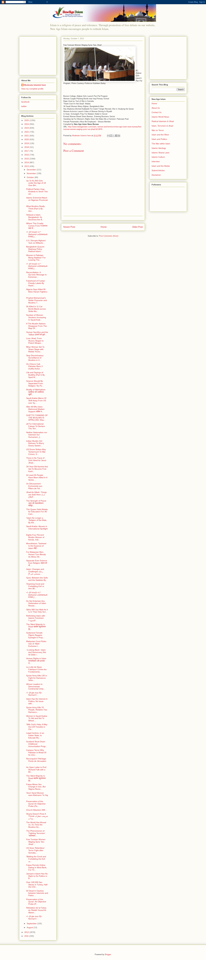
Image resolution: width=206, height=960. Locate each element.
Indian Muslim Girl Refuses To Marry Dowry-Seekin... (35, 443)
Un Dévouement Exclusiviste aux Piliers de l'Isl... (34, 486)
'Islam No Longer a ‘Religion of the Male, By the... (36, 520)
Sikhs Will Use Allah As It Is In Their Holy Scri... (37, 610)
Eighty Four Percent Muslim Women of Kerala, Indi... (35, 537)
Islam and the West (160, 135)
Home (104, 227)
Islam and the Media (161, 166)
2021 (26, 135)
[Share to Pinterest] (119, 135)
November (32, 173)
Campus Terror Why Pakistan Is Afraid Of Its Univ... (36, 752)
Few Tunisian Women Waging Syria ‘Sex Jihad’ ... (35, 841)
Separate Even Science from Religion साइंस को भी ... (36, 562)
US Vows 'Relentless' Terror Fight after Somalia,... (35, 850)
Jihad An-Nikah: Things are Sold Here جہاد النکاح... (36, 494)
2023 (26, 128)
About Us (156, 108)
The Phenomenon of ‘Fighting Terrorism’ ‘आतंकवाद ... (35, 833)
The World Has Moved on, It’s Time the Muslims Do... (36, 824)
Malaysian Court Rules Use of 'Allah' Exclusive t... (36, 643)
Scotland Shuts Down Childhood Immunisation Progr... (36, 743)
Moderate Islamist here (35, 85)
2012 (26, 932)
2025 (26, 120)
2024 (26, 124)
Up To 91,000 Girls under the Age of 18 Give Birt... (36, 183)
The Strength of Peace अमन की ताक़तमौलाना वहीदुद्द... (36, 503)
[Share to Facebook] (116, 135)
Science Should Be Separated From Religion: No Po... (35, 383)
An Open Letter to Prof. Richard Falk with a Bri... (36, 769)
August (30, 927)
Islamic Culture (158, 157)
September (32, 923)
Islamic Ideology (159, 148)
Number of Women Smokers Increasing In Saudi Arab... (36, 317)
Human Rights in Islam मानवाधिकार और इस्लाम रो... (36, 660)
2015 (26, 159)
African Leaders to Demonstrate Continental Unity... (35, 686)
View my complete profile (32, 89)
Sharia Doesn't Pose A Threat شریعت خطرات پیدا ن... (37, 816)
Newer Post (69, 227)
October (30, 177)
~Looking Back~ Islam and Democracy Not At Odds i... (36, 652)
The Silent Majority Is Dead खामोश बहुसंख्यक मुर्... (36, 626)
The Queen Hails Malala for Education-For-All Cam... (37, 511)
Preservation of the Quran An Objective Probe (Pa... (36, 803)
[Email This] (108, 135)
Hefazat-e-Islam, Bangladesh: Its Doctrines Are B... (35, 217)
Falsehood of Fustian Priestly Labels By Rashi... (35, 283)
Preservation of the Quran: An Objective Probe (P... (36, 901)
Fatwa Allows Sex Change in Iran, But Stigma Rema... (36, 786)
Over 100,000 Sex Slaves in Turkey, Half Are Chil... (36, 884)
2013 (26, 166)
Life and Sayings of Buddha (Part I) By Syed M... (35, 374)
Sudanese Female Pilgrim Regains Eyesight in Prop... (35, 635)
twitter (24, 106)
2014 (26, 162)
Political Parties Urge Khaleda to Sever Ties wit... (37, 191)
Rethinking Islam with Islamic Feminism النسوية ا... (35, 618)
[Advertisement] (38, 55)
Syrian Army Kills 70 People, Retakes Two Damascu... (36, 709)
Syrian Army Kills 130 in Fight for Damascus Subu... (36, 677)
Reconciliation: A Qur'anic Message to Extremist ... (36, 274)
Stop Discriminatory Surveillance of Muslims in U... (34, 357)
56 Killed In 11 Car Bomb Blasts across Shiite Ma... (36, 308)
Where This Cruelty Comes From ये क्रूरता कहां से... (36, 225)
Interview (156, 161)
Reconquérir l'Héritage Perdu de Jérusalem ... (36, 761)
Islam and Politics (159, 139)
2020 (26, 139)
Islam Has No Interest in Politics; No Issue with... (37, 701)
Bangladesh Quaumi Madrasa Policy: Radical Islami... (35, 249)
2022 (26, 132)
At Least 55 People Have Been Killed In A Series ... (36, 477)
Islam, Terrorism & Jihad (162, 126)
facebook (25, 102)
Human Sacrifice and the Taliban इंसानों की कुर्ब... (37, 333)
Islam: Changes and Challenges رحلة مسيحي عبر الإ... (35, 571)
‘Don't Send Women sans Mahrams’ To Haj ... (37, 795)
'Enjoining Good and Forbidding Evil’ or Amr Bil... (35, 586)
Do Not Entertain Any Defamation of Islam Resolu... (36, 603)
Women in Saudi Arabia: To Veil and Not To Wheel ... (37, 718)
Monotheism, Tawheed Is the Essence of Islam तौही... (36, 545)
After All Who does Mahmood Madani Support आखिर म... (35, 409)
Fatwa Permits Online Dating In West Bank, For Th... (36, 867)
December (32, 169)
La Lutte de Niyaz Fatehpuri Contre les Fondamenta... (36, 669)
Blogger (108, 954)
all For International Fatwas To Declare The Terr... (35, 426)
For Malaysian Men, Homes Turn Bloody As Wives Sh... (36, 554)
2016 (26, 155)
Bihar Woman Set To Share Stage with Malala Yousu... (35, 349)
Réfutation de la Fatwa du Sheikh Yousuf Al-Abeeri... (36, 910)
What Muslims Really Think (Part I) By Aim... (35, 208)
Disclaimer (156, 175)
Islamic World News (160, 117)
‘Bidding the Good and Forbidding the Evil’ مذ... (36, 858)
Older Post (137, 227)
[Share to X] (113, 135)
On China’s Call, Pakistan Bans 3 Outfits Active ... (34, 366)
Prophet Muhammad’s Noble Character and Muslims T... (36, 300)
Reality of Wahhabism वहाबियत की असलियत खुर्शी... (35, 391)
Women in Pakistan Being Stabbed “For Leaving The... (36, 257)
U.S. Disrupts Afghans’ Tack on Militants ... (36, 241)
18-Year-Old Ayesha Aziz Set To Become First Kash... (37, 468)
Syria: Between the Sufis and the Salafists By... (37, 579)
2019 (26, 143)
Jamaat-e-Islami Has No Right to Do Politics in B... (37, 876)
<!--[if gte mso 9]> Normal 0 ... (34, 694)
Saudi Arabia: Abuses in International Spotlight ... (37, 528)
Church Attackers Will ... (36, 810)
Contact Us (156, 112)
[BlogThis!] (111, 135)
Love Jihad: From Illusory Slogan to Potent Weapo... (35, 340)
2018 (26, 147)
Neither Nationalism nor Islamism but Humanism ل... (36, 434)
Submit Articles (158, 170)
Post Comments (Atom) (108, 236)
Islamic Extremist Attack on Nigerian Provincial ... (37, 200)
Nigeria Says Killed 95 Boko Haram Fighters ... (36, 291)
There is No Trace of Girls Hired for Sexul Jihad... (36, 460)
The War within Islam (161, 143)
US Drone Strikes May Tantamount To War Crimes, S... (36, 451)
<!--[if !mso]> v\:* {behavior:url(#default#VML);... (36, 234)
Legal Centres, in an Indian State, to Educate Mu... (35, 735)
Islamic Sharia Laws (160, 152)
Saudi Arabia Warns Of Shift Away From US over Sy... (36, 400)
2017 (26, 151)
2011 (26, 936)
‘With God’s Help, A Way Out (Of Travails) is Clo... (36, 726)
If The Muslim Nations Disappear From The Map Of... (36, 325)
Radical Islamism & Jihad (163, 121)
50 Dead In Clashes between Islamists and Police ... (37, 893)
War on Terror (158, 130)
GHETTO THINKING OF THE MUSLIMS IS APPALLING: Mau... (37, 417)
